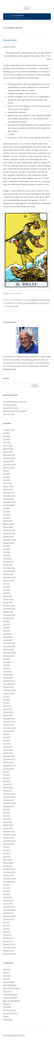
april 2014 (7, 894)
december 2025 (9, 455)
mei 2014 (6, 891)
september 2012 (9, 953)
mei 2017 (6, 778)
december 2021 (9, 605)
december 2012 (9, 944)
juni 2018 (6, 737)
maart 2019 (7, 709)
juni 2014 (6, 888)
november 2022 (9, 571)
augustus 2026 (8, 430)
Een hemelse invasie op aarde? (15, 411)
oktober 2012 (8, 950)
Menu (27, 8)
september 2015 (9, 841)
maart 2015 (7, 859)
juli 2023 (6, 546)
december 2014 (9, 869)
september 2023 (9, 539)
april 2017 (7, 781)
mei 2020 (6, 665)
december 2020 (9, 643)
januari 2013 (8, 941)
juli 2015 (6, 847)
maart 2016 (7, 822)
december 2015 (9, 831)
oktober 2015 (8, 837)
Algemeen (7, 969)
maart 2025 (7, 483)
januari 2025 (8, 489)
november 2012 (9, 947)
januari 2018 (8, 753)
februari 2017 (8, 787)
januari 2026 (8, 452)
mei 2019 (6, 702)
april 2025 (7, 480)
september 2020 (9, 652)
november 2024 (9, 495)
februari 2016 (8, 825)
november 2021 (9, 608)
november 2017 (9, 759)
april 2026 (7, 442)
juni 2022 (6, 586)
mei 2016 (6, 815)
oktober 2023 (8, 536)
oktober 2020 (8, 649)
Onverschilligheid (10, 404)
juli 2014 (6, 884)
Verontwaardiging (30, 303)
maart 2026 (7, 445)
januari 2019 (8, 715)
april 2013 (7, 931)
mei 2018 (6, 740)
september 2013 (9, 916)
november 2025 (9, 458)
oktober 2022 (8, 574)
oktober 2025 (8, 461)
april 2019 (7, 706)
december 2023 (9, 530)
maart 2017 (7, 784)
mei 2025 (6, 477)
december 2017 (9, 756)
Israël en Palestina (10, 997)
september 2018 (9, 728)
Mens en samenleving (11, 1000)
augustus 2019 (8, 693)
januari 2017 (8, 790)
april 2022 (7, 593)
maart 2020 (7, 671)
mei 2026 (6, 439)
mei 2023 (6, 552)
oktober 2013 (8, 913)
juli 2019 (6, 696)
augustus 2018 (8, 731)
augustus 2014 (8, 881)
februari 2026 (8, 448)
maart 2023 (7, 558)
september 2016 (9, 803)
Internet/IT (7, 991)
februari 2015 (8, 862)
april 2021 (7, 630)
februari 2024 (8, 524)
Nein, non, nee (8, 414)
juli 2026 (6, 433)
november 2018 (9, 721)
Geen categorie (9, 982)
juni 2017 (6, 775)
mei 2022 (6, 590)
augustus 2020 (8, 655)
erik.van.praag (12, 306)
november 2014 (9, 872)
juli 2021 (6, 621)
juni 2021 (6, 624)
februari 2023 (8, 561)
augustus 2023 (8, 543)
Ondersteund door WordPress (14, 1035)
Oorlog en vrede (9, 1010)
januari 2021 (8, 640)
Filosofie (6, 979)
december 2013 (9, 906)
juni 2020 (6, 662)
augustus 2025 (8, 467)
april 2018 (7, 743)
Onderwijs (7, 1007)
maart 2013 (7, 935)
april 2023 (7, 555)
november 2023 (9, 533)
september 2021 (9, 615)
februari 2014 (8, 900)
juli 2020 (6, 659)
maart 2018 (7, 746)
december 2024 (9, 492)
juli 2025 (6, 470)
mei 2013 (6, 928)
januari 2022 (8, 602)
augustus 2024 (8, 505)
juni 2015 (6, 850)
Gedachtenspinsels (10, 408)
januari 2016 (8, 828)
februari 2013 (8, 938)
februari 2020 (8, 674)
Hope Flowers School (11, 988)
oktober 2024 (8, 499)
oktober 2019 (8, 687)
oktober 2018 (8, 724)
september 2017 (9, 765)
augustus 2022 (8, 580)
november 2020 (9, 646)
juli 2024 (6, 508)
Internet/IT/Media (10, 994)
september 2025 (9, 464)
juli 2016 (6, 809)
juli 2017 (6, 771)
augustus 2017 (8, 768)
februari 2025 (8, 486)
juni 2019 (6, 699)
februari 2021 (8, 637)
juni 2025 (6, 473)
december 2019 (9, 681)
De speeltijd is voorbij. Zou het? (15, 401)
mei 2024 (6, 514)
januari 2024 (8, 527)
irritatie (19, 303)
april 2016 (7, 819)
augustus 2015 (8, 844)
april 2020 (7, 668)
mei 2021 (6, 627)
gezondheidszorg (10, 985)
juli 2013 (6, 922)
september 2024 (9, 502)
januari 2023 (8, 564)
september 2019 (9, 690)
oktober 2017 (8, 762)
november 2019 (9, 684)
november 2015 (9, 834)
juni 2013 (6, 925)
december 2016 (9, 793)
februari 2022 (8, 599)
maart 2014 (7, 897)
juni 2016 (6, 812)
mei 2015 (6, 853)
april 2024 (7, 517)
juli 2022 (6, 583)
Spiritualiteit (45, 300)
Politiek (6, 1016)
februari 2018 (8, 750)
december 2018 (9, 718)
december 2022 (9, 568)
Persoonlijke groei (32, 300)
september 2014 (9, 878)
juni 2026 (6, 436)
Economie (7, 975)
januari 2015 (8, 866)
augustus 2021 (8, 618)
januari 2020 (8, 677)
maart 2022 (7, 596)
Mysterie (6, 1004)
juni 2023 (6, 549)
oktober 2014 (8, 875)
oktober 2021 (8, 612)
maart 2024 (7, 521)
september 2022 (9, 577)
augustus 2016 (8, 806)
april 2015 (7, 856)
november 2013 (9, 910)
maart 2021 (7, 633)
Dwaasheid (10, 40)
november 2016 (9, 797)
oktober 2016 (8, 800)
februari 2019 (8, 712)
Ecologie (6, 972)
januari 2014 (8, 903)
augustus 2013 (8, 919)
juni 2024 (6, 511)
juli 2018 (6, 734)
